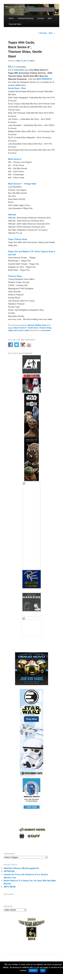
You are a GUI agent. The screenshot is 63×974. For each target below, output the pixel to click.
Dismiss (33, 971)
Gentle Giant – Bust (17, 88)
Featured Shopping (25, 18)
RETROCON (9, 871)
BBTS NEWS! (10, 886)
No (43, 971)
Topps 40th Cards (15, 330)
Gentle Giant (33, 327)
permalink (46, 330)
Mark (32, 60)
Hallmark (12, 214)
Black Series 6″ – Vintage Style (22, 183)
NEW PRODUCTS (44, 79)
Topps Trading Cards (17, 239)
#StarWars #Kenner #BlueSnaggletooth (21, 868)
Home (11, 18)
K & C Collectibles (16, 69)
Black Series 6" (20, 327)
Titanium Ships (15, 276)
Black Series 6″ (15, 159)
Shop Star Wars (15, 24)
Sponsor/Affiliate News (37, 325)
